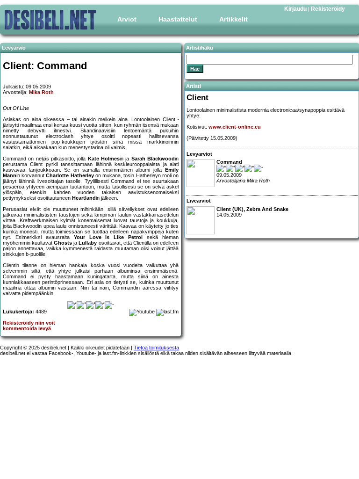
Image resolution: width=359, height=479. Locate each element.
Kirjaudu (295, 9)
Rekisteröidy (328, 9)
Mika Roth (41, 92)
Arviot (126, 19)
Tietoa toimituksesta (156, 347)
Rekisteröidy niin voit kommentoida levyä (29, 325)
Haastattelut (177, 19)
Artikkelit (233, 19)
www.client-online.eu (234, 127)
